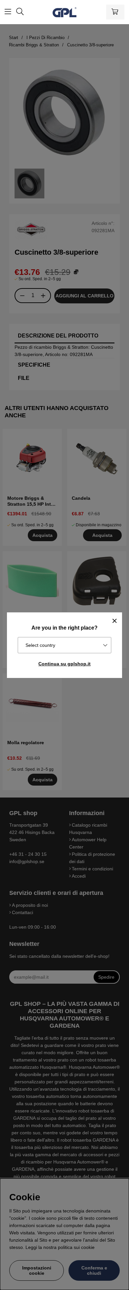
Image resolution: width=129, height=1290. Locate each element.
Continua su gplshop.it (64, 663)
